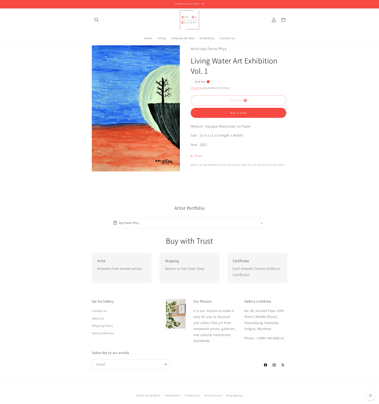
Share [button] (198, 156)
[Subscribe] (165, 364)
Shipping (196, 87)
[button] (96, 20)
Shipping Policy (102, 326)
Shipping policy (234, 395)
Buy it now (238, 113)
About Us (98, 318)
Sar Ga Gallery (152, 395)
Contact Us (99, 311)
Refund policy (172, 395)
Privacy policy (192, 395)
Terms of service (213, 395)
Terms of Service (103, 333)
